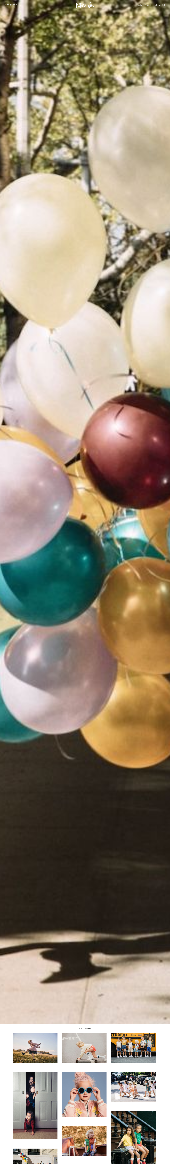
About (148, 5)
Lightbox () (159, 5)
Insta (140, 5)
